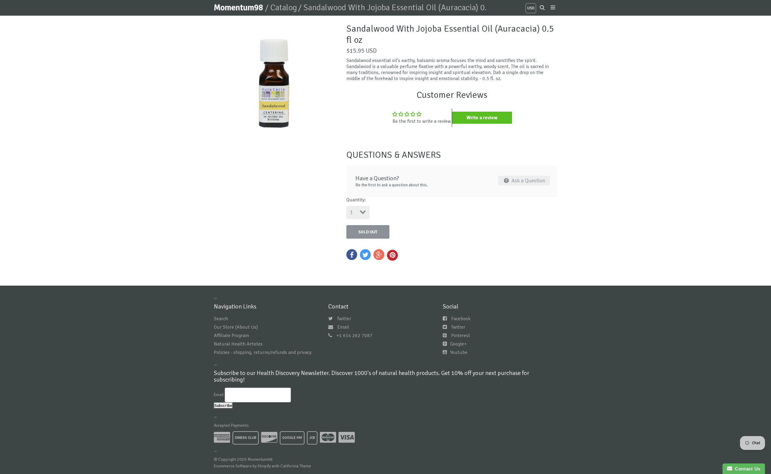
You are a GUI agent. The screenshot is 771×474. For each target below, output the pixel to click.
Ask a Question (527, 180)
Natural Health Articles (238, 344)
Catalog (283, 7)
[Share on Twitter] (365, 254)
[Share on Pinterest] (392, 255)
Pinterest (460, 336)
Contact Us (746, 468)
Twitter (344, 319)
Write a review (482, 118)
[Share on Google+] (378, 254)
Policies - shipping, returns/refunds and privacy (262, 352)
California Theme (295, 466)
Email (343, 327)
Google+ (458, 344)
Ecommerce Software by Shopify (242, 466)
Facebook (460, 319)
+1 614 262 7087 (354, 336)
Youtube (458, 352)
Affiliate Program (231, 336)
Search (221, 319)
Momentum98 (239, 7)
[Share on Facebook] (351, 254)
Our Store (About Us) (236, 327)
